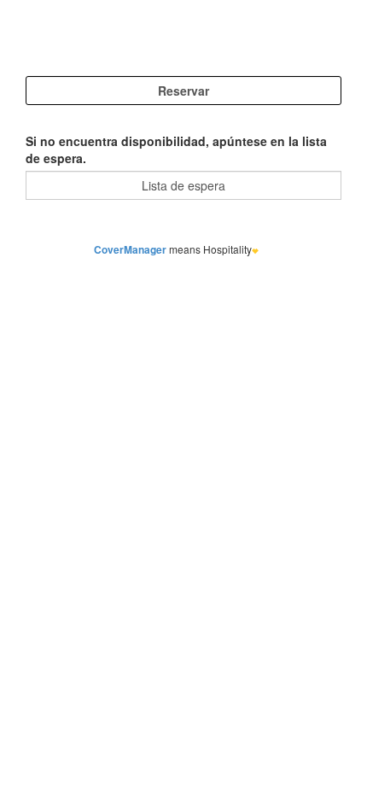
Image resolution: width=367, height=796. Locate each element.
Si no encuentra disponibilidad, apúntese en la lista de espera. (176, 149)
